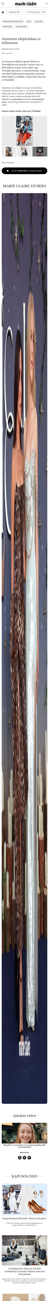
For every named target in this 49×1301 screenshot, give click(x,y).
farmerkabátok (38, 99)
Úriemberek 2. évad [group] (37, 12)
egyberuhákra (17, 99)
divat (29, 21)
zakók (4, 102)
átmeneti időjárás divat (13, 21)
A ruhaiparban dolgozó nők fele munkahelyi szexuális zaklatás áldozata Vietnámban (24, 1271)
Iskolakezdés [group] (14, 12)
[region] (24, 648)
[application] (24, 1135)
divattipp (39, 21)
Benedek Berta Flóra (10, 49)
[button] (24, 648)
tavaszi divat (21, 26)
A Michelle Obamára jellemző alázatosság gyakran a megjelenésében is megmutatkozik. (24, 1224)
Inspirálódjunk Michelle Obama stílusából (24, 1218)
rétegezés (7, 26)
